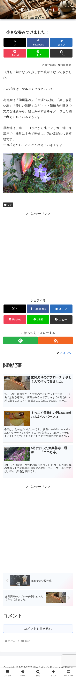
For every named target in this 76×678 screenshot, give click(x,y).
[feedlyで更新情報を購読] (20, 340)
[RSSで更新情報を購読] (55, 340)
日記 (9, 204)
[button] (61, 53)
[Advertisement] (38, 254)
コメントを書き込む (38, 628)
